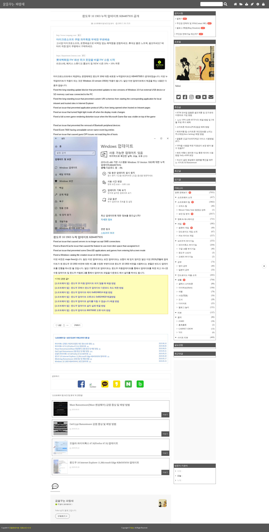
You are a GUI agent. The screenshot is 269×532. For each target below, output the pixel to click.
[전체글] (241, 4)
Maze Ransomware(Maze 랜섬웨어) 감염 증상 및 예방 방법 (76, 349)
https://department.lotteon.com (68, 56)
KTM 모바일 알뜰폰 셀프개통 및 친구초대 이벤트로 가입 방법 (194, 114)
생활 (195, 280)
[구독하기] (264, 266)
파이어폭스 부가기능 (196, 245)
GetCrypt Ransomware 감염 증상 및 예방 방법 (72, 351)
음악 (195, 317)
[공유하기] (64, 325)
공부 (195, 262)
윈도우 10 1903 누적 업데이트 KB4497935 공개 (110, 16)
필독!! (181, 19)
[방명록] (246, 4)
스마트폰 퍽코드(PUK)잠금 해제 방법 (193, 127)
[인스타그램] (191, 97)
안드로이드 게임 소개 (196, 232)
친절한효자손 (14, 528)
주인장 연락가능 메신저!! (189, 34)
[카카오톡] (104, 384)
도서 (196, 299)
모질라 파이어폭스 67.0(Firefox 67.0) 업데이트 (71, 354)
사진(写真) (196, 295)
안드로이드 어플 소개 (195, 275)
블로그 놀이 (196, 307)
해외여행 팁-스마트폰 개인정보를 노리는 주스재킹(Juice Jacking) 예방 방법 (193, 133)
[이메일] (211, 97)
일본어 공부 (196, 270)
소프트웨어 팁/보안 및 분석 (104, 23)
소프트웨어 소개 (195, 197)
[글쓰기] (252, 4)
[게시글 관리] (67, 325)
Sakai (132, 528)
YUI (196, 332)
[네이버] (128, 384)
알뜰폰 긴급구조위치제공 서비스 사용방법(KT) (194, 140)
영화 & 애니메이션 (195, 219)
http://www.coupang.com (66, 35)
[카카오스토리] (116, 384)
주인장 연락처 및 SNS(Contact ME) (194, 23)
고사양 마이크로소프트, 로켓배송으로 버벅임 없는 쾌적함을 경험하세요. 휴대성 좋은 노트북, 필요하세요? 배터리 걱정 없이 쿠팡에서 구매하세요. (110, 44)
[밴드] (140, 384)
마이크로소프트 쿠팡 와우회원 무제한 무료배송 (83, 39)
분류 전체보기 (194, 192)
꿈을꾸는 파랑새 (13, 4)
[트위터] (93, 385)
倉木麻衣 (196, 325)
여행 (196, 292)
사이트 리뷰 (195, 337)
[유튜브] (198, 97)
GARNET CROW (196, 329)
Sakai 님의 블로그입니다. (66, 510)
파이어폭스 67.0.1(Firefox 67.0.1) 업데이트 (70, 346)
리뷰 (195, 312)
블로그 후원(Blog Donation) (190, 28)
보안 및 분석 (71, 338)
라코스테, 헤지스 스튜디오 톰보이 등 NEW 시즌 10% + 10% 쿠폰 (88, 63)
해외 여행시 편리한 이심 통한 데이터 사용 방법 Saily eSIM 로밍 (194, 154)
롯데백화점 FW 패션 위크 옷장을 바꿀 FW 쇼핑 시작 (85, 59)
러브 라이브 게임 (196, 235)
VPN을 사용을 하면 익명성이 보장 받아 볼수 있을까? (194, 147)
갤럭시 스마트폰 (196, 284)
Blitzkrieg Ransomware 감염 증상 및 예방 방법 (72, 359)
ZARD (196, 321)
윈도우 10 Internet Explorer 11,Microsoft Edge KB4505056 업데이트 (81, 356)
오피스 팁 (196, 206)
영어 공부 (196, 266)
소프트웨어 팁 (60, 338)
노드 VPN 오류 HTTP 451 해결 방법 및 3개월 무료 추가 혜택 (194, 121)
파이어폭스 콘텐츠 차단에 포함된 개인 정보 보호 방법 (73, 343)
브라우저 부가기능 (195, 241)
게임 (195, 224)
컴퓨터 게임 (196, 228)
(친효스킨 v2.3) (25, 528)
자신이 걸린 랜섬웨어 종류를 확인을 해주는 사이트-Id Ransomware (194, 161)
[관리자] (258, 4)
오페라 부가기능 (196, 257)
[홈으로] (235, 4)
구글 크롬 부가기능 (196, 249)
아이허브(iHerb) (196, 288)
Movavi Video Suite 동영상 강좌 (196, 210)
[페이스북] (81, 384)
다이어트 (196, 303)
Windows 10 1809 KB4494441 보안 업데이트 (71, 361)
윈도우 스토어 (196, 253)
